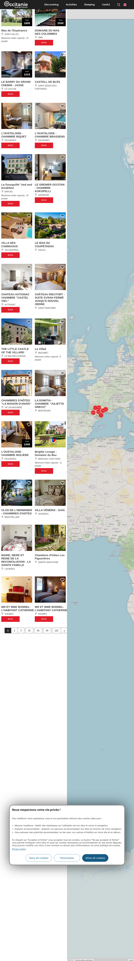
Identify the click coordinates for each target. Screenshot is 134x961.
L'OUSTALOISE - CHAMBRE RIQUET (13, 148)
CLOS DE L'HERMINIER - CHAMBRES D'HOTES (16, 570)
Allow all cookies (95, 858)
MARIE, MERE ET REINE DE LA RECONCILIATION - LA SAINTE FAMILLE (16, 625)
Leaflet (131, 960)
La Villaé (40, 387)
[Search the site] (118, 4)
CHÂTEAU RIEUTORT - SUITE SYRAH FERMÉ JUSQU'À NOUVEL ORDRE (50, 332)
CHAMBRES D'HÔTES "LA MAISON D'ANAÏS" (16, 447)
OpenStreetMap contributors (84, 960)
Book (44, 48)
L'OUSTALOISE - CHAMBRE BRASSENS (50, 148)
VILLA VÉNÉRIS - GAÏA (50, 568)
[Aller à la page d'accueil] (16, 4)
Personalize (67, 858)
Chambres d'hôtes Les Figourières (50, 622)
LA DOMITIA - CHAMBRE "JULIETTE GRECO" (49, 448)
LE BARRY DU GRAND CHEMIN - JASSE (16, 90)
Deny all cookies (38, 858)
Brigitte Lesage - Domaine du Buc (46, 505)
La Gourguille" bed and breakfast (16, 206)
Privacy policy (19, 849)
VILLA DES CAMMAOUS (9, 271)
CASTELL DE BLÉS (47, 88)
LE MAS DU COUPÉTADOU (44, 271)
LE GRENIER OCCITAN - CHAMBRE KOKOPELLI (50, 207)
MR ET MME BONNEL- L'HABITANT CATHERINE (17, 681)
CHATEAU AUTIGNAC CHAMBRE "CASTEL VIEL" (15, 330)
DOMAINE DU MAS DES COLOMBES (47, 33)
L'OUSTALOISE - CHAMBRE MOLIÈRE (15, 505)
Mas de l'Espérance (14, 31)
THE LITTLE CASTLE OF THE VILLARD (15, 389)
